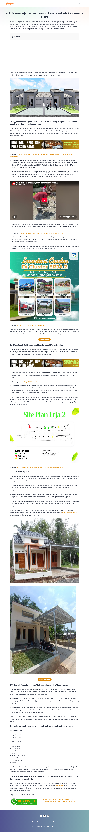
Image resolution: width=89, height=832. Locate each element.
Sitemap (55, 822)
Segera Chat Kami (44, 339)
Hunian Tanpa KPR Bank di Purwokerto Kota (32, 382)
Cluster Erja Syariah (50, 801)
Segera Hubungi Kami (44, 679)
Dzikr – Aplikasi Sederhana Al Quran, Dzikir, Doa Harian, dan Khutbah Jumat (40, 467)
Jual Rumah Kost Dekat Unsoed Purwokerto (30, 325)
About (33, 822)
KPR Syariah (59, 785)
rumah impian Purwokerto (70, 513)
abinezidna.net (44, 826)
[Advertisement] (44, 56)
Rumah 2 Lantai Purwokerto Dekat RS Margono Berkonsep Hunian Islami (41, 233)
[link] (41, 816)
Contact (39, 822)
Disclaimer (47, 822)
